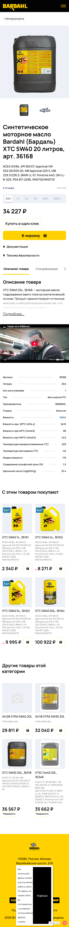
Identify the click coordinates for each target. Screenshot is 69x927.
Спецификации (47, 269)
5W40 (63, 417)
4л (26, 198)
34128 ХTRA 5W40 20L (17, 716)
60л (45, 198)
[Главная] (15, 7)
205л (57, 198)
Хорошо (42, 895)
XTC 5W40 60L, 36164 (50, 611)
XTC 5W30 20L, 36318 (16, 773)
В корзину (31, 235)
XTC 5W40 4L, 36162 (49, 537)
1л (17, 198)
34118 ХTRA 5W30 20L (50, 716)
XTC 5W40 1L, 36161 (15, 537)
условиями (24, 908)
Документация (17, 247)
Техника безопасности (23, 255)
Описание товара (16, 269)
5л (35, 198)
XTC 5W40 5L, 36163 (16, 611)
